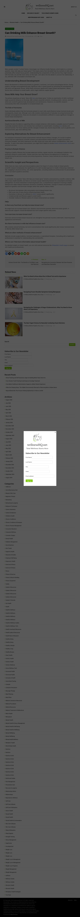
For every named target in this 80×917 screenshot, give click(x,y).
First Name (29, 457)
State (27, 471)
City (27, 467)
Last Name (29, 462)
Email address (29, 476)
